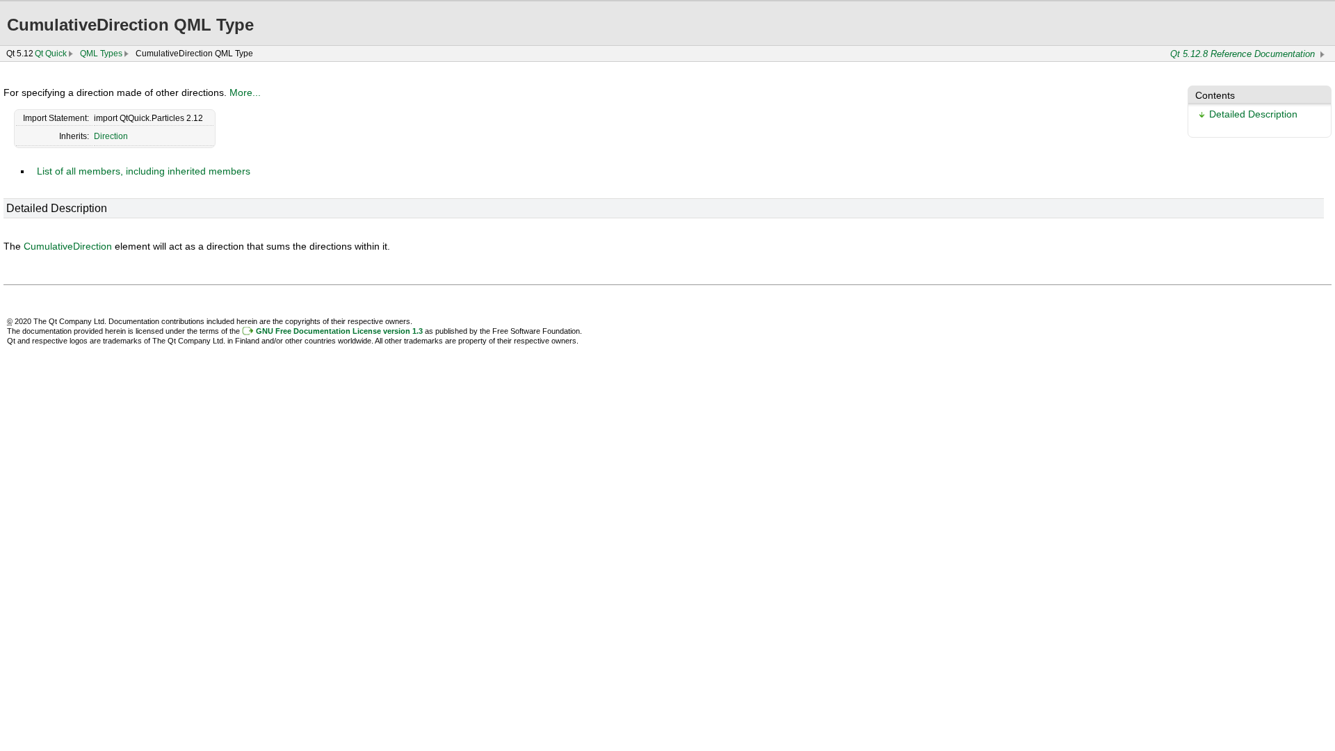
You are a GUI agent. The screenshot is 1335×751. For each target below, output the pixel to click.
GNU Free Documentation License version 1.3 (339, 331)
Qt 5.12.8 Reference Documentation (1242, 54)
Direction (111, 136)
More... (245, 92)
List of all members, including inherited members (143, 171)
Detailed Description (1253, 114)
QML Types (101, 53)
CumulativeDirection (68, 246)
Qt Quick (51, 53)
